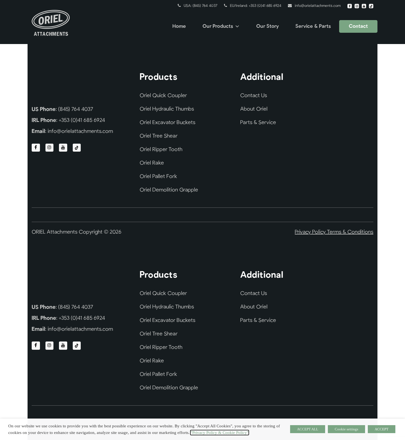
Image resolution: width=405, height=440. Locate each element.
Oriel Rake (152, 163)
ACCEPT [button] (381, 429)
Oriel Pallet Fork (158, 176)
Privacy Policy (311, 232)
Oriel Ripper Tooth (161, 149)
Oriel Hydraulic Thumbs (167, 109)
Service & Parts (313, 26)
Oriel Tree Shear (158, 136)
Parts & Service (258, 122)
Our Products (217, 26)
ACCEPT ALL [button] (307, 429)
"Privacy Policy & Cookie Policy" (220, 432)
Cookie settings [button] (346, 429)
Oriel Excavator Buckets (167, 122)
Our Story (267, 26)
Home (179, 26)
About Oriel (254, 109)
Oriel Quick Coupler (163, 95)
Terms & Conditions (350, 232)
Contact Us (253, 95)
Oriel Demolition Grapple (169, 190)
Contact (358, 26)
